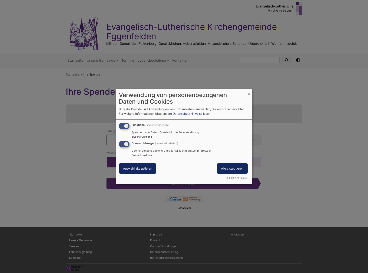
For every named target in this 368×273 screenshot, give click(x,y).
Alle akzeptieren (232, 168)
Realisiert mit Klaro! (236, 177)
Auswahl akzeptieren (137, 168)
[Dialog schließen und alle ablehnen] (249, 91)
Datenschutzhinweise (187, 113)
